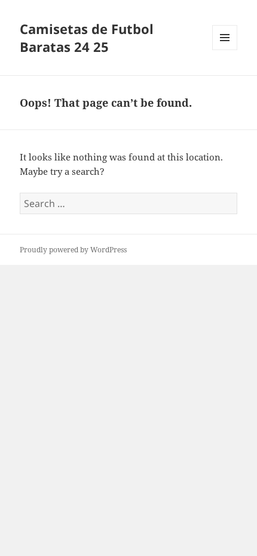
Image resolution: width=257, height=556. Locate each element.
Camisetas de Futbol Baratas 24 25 (87, 37)
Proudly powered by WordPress (73, 250)
